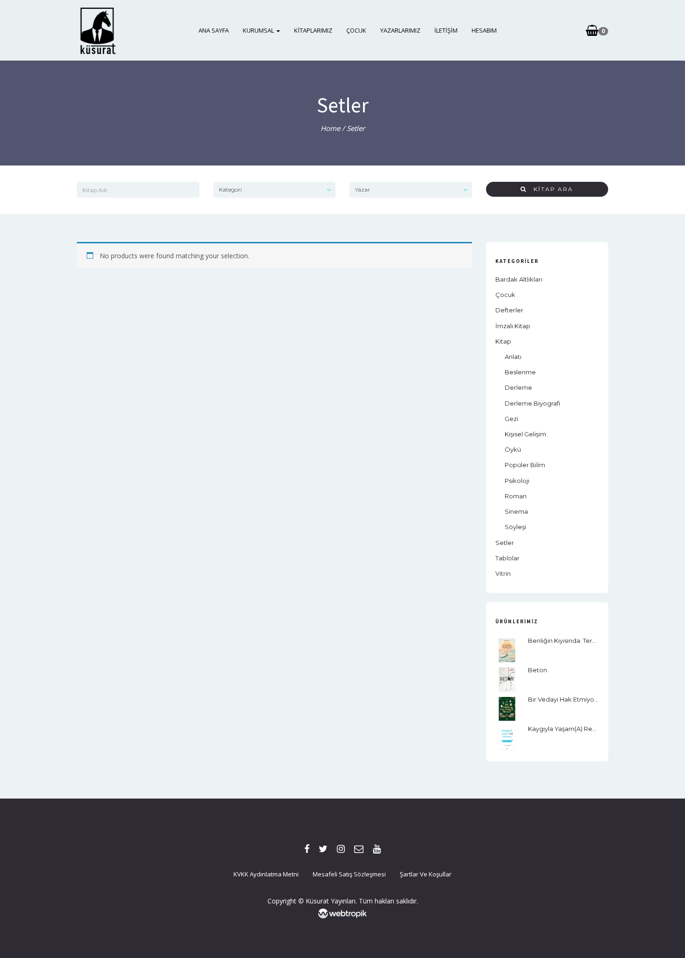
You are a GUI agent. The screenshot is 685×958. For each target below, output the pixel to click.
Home (330, 128)
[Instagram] (341, 848)
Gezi (511, 418)
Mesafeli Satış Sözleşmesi (349, 874)
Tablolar (507, 558)
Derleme (518, 387)
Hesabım (484, 30)
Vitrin (503, 573)
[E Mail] (358, 848)
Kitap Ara (550, 189)
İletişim (446, 30)
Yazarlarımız (400, 30)
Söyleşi (515, 527)
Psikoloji (517, 480)
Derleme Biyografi (532, 403)
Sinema (516, 511)
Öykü (513, 449)
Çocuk (356, 30)
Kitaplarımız (313, 30)
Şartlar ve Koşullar (426, 874)
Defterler (509, 310)
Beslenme (520, 372)
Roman (516, 496)
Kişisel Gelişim (525, 434)
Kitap (503, 341)
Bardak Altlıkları (518, 279)
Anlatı (513, 356)
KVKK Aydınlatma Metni (266, 874)
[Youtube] (377, 848)
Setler (504, 542)
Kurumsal (259, 30)
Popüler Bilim (525, 465)
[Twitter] (323, 848)
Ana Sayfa (214, 30)
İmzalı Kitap (512, 326)
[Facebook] (306, 848)
